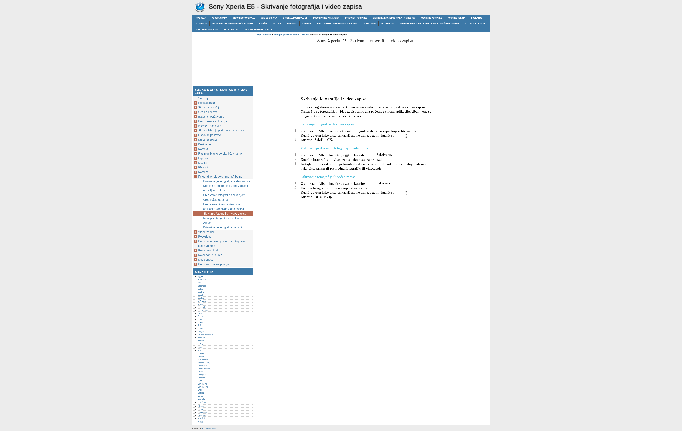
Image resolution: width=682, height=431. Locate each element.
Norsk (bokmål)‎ (204, 369)
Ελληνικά (202, 301)
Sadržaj (201, 18)
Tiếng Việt (202, 415)
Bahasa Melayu (204, 363)
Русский (201, 381)
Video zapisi (369, 24)
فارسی (200, 313)
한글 (200, 350)
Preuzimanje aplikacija (326, 18)
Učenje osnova (269, 18)
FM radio (292, 24)
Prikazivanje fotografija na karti (222, 227)
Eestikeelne (203, 310)
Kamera (306, 24)
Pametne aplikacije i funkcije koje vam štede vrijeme (429, 24)
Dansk (200, 295)
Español (201, 307)
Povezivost (387, 24)
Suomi (200, 316)
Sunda (200, 396)
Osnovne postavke (431, 18)
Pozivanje (476, 18)
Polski (200, 372)
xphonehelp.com (209, 428)
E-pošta (263, 24)
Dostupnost (231, 29)
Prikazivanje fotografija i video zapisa (226, 181)
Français (201, 319)
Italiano (201, 340)
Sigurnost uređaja (244, 18)
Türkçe (201, 409)
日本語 (201, 344)
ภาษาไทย (202, 402)
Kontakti (201, 24)
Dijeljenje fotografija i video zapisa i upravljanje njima (225, 188)
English (201, 304)
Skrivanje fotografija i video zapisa (224, 213)
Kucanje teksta (456, 18)
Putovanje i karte (475, 24)
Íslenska (201, 337)
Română (201, 378)
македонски (203, 360)
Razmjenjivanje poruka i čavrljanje (232, 24)
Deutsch (201, 298)
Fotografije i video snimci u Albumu (337, 24)
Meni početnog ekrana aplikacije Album (223, 220)
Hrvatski (201, 328)
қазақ (200, 347)
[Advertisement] (284, 62)
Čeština (201, 292)
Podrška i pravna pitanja (258, 29)
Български (202, 280)
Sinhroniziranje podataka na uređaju (394, 18)
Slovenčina (202, 384)
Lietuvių (201, 354)
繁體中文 (201, 422)
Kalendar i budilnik (207, 29)
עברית (200, 322)
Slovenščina (203, 387)
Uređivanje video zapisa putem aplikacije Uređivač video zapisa (223, 206)
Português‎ (202, 375)
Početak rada (219, 18)
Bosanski (202, 286)
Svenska (201, 399)
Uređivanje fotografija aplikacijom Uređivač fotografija (224, 197)
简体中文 (201, 418)
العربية (200, 276)
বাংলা (199, 283)
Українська (202, 412)
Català (200, 289)
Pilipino (201, 406)
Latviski (201, 357)
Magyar (201, 331)
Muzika (277, 24)
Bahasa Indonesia (205, 334)
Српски (201, 393)
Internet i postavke (356, 18)
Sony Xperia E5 (199, 7)
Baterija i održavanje (295, 18)
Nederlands (203, 366)
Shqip (200, 390)
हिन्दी (199, 325)
